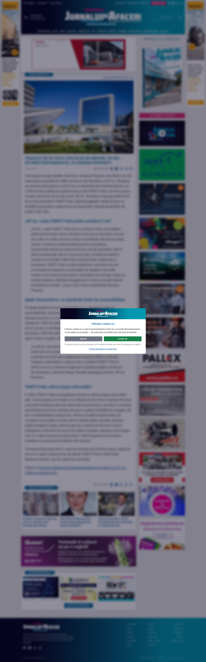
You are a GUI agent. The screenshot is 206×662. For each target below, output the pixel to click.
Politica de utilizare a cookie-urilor (103, 349)
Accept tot (122, 339)
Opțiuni (83, 339)
